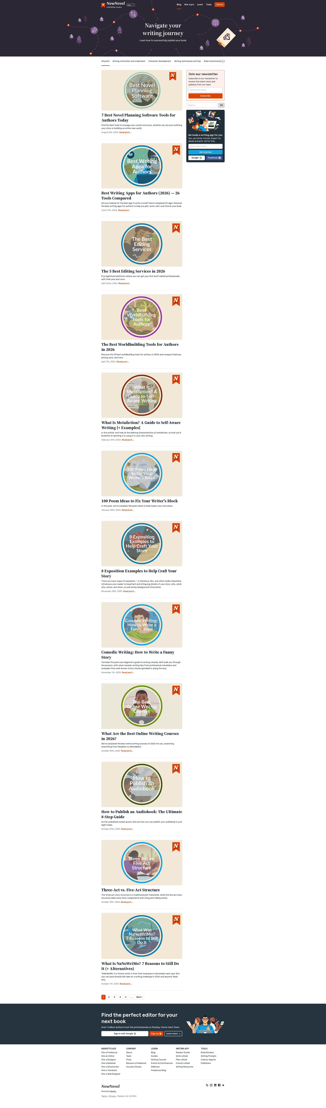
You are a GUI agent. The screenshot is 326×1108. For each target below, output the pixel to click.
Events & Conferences (162, 1063)
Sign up (155, 1033)
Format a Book (183, 1063)
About (129, 1052)
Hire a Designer (108, 1059)
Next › (139, 997)
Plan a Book (181, 1059)
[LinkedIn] (215, 1085)
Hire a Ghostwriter (110, 1067)
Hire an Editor (107, 1056)
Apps (129, 5)
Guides (154, 1056)
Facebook (213, 158)
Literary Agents (208, 1059)
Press (128, 1059)
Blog (179, 4)
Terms (104, 1096)
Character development (159, 61)
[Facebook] (219, 1085)
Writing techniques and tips (187, 61)
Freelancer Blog (158, 1070)
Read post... (125, 132)
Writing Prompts (208, 1056)
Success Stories (133, 1067)
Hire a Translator (109, 1070)
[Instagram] (211, 1085)
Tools (209, 4)
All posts (105, 61)
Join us (219, 4)
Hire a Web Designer (110, 1074)
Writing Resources (184, 1067)
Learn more (172, 1033)
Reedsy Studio (183, 1052)
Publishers (206, 1063)
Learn (200, 4)
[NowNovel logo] (103, 5)
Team (128, 1056)
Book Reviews (207, 1052)
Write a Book (182, 1056)
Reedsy (113, 1091)
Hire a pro (189, 4)
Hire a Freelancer (109, 1052)
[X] (207, 1085)
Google (195, 158)
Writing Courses (158, 1059)
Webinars (155, 1067)
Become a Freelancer (136, 1063)
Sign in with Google (123, 1033)
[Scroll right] (222, 61)
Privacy (112, 1096)
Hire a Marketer (108, 1063)
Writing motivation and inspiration (129, 61)
